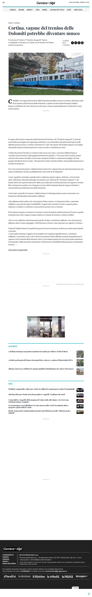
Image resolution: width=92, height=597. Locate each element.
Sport (69, 10)
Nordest (30, 10)
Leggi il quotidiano (74, 2)
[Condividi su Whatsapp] (82, 42)
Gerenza (6, 559)
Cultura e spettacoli (57, 10)
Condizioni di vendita (8, 556)
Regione (21, 10)
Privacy (6, 561)
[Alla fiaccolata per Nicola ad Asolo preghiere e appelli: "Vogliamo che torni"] (80, 395)
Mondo (44, 10)
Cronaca (13, 10)
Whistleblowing (9, 564)
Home (10, 23)
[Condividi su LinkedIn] (75, 42)
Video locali (78, 10)
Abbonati (82, 2)
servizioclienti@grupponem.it (56, 571)
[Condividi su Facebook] (72, 42)
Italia (37, 10)
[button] (46, 327)
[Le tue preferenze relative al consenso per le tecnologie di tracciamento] (89, 594)
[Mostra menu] (4, 2)
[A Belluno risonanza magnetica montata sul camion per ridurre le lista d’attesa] (80, 354)
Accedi (87, 2)
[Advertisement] (46, 16)
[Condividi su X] (79, 42)
